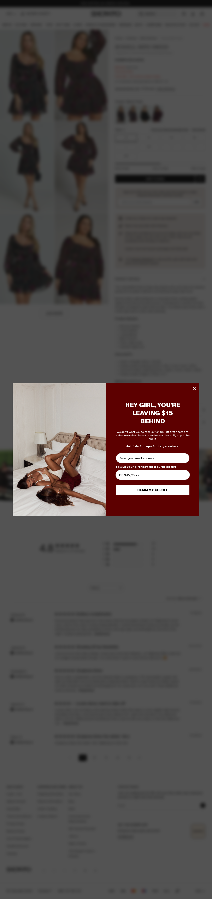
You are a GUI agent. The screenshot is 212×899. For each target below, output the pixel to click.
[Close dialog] (194, 388)
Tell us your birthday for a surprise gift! (146, 467)
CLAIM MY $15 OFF (152, 490)
